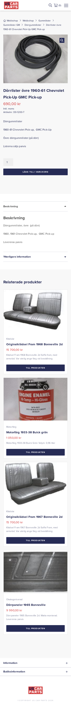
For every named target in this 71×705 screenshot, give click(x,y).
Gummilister (44, 20)
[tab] (35, 226)
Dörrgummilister (33, 25)
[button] (61, 40)
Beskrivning (10, 206)
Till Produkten (35, 367)
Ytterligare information (17, 257)
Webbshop (28, 20)
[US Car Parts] (11, 5)
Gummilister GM (11, 25)
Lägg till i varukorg (36, 171)
